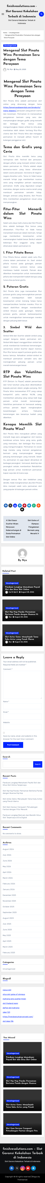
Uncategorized (10, 45)
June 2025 (7, 930)
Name (6, 702)
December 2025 (9, 895)
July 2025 (7, 924)
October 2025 (8, 907)
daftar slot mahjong (11, 1008)
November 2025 (9, 901)
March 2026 (8, 878)
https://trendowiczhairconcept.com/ (18, 1017)
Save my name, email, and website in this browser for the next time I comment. (20, 737)
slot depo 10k (8, 1021)
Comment (7, 669)
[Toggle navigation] (3, 14)
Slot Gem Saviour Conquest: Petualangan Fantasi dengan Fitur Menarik (22, 1131)
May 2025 (7, 935)
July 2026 (7, 855)
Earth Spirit (13, 592)
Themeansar (22, 1180)
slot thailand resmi (10, 1003)
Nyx (11, 69)
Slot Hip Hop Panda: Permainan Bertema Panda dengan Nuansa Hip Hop (22, 614)
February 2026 (9, 884)
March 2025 (8, 947)
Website (6, 722)
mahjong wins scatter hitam (14, 999)
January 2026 (9, 889)
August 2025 (8, 918)
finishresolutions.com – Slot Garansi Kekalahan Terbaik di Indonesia (22, 1153)
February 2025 (9, 953)
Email (6, 712)
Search (6, 757)
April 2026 (7, 872)
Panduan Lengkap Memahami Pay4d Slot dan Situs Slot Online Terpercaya (22, 589)
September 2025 (10, 912)
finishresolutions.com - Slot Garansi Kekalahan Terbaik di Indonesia (22, 11)
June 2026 (7, 861)
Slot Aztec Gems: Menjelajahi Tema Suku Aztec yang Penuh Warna (20, 1107)
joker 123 (6, 1012)
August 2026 (8, 849)
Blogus (35, 1177)
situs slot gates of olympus (14, 994)
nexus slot (7, 990)
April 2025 (7, 941)
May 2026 (7, 866)
